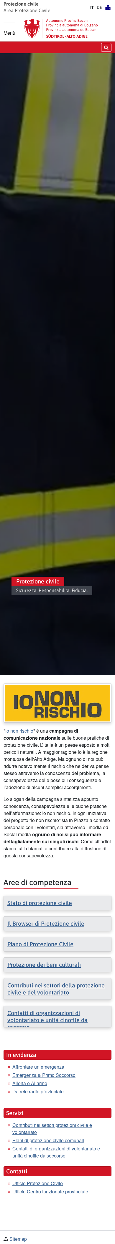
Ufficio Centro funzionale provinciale (50, 1191)
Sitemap (18, 1238)
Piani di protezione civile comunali (48, 1140)
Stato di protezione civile (39, 902)
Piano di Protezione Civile (40, 944)
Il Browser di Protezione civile (45, 923)
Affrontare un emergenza (38, 1066)
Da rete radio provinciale (38, 1091)
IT (92, 7)
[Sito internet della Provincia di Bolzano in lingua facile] (107, 7)
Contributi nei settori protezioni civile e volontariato (52, 1128)
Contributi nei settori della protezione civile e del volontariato (56, 989)
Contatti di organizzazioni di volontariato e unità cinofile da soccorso (47, 1019)
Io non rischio (19, 730)
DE (99, 7)
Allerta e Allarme (29, 1083)
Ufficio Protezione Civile (37, 1183)
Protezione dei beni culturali (44, 964)
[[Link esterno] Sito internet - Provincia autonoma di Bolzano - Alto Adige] (61, 28)
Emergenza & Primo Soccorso (43, 1075)
